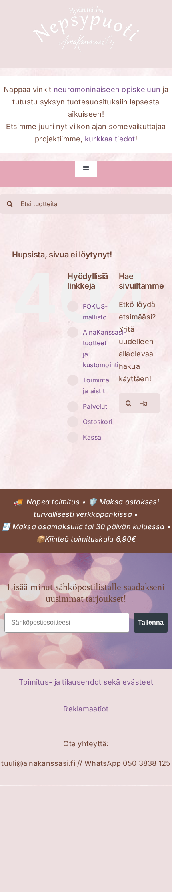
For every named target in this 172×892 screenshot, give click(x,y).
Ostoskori (97, 422)
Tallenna (151, 622)
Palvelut (95, 406)
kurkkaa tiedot (110, 139)
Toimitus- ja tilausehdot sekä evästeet (86, 682)
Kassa (92, 437)
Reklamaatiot (85, 709)
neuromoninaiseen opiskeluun (107, 89)
